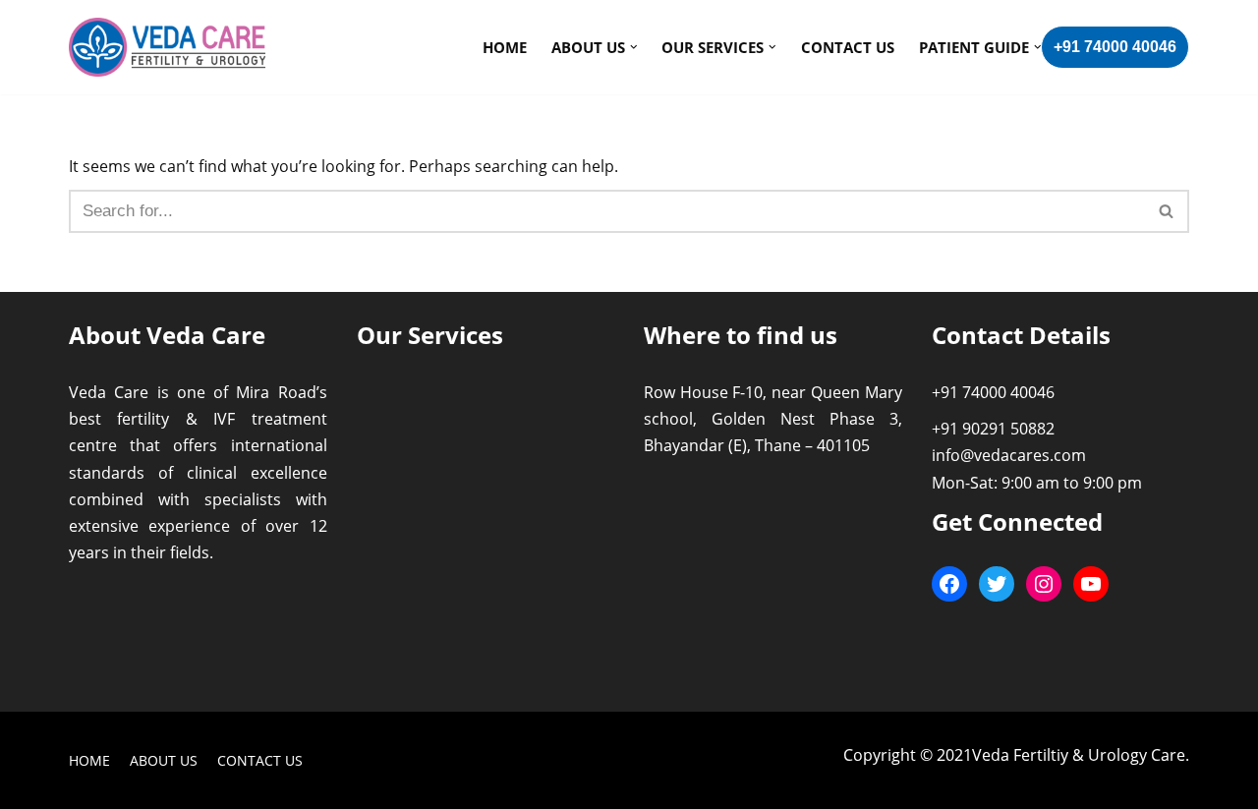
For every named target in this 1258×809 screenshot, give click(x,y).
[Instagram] (1043, 584)
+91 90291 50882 (993, 428)
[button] (1166, 210)
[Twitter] (996, 584)
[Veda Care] (167, 47)
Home (505, 47)
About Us (164, 760)
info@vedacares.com (1009, 455)
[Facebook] (949, 584)
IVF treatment (269, 419)
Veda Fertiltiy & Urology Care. (1080, 755)
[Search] (1167, 211)
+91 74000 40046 (1115, 46)
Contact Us (847, 47)
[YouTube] (1091, 584)
